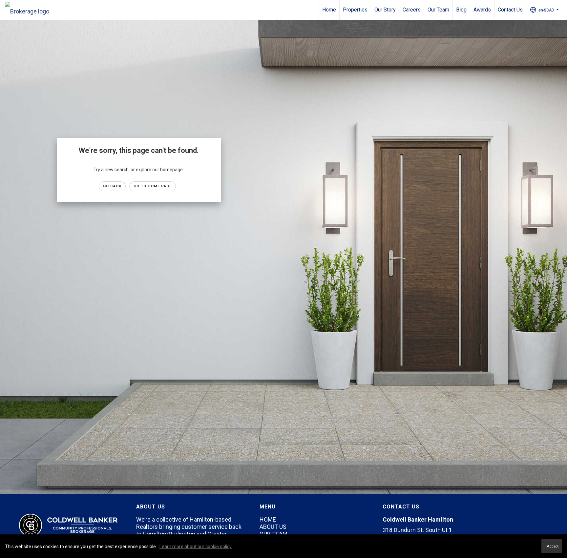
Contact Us (510, 10)
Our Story (385, 10)
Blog (461, 10)
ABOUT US (273, 526)
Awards (482, 10)
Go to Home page (153, 186)
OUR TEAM (273, 533)
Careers (412, 10)
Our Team (438, 10)
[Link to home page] (30, 10)
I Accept (552, 546)
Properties (355, 10)
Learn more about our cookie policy (195, 546)
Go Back (112, 186)
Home (329, 10)
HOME (268, 519)
